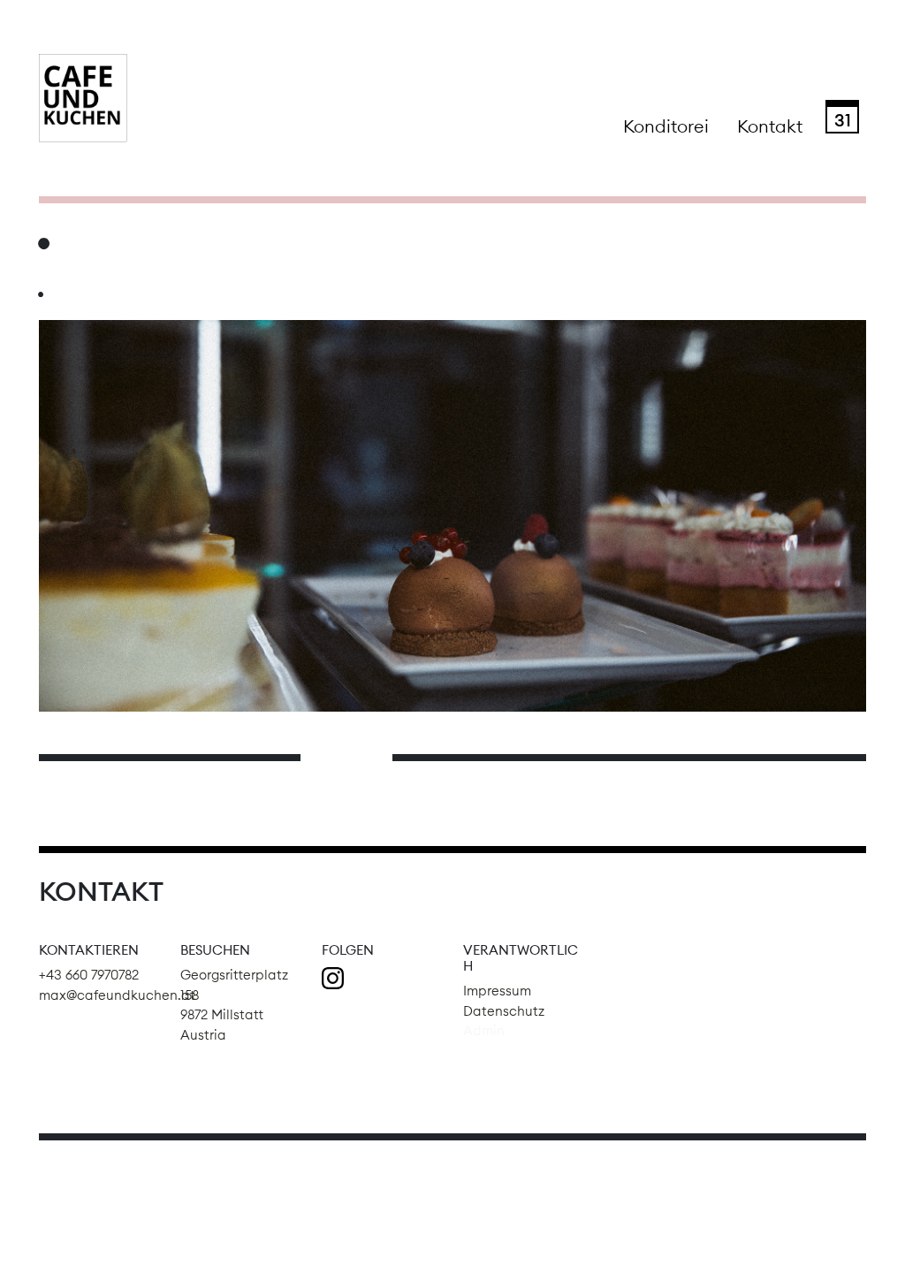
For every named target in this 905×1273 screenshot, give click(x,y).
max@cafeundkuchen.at (117, 995)
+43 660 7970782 (89, 974)
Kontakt (769, 126)
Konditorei (666, 126)
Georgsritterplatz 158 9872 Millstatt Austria (234, 1004)
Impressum (497, 990)
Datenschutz (503, 1010)
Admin (484, 1030)
